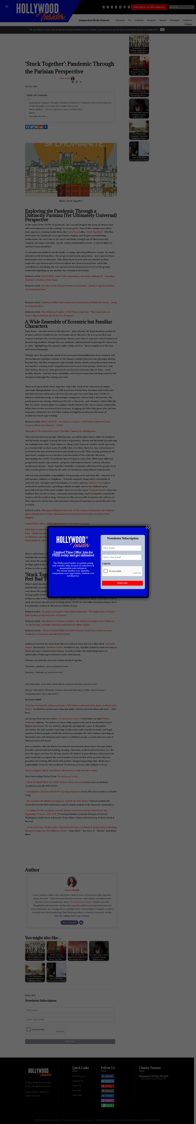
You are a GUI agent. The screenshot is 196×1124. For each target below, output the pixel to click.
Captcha (106, 563)
